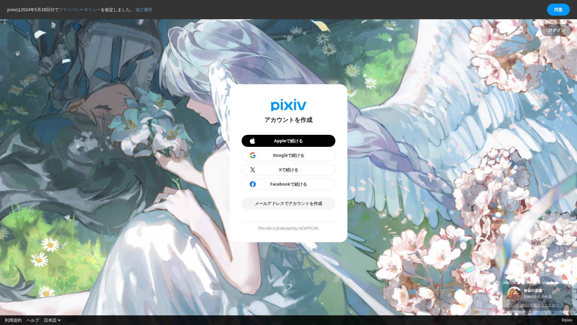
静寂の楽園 (533, 290)
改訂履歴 (144, 9)
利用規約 (13, 320)
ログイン (556, 30)
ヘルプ (32, 320)
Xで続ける (288, 169)
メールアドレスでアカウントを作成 (288, 203)
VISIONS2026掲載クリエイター (533, 305)
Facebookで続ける (288, 184)
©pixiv (567, 320)
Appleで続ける (288, 141)
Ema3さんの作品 (538, 297)
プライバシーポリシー (80, 9)
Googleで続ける (288, 155)
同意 (558, 9)
